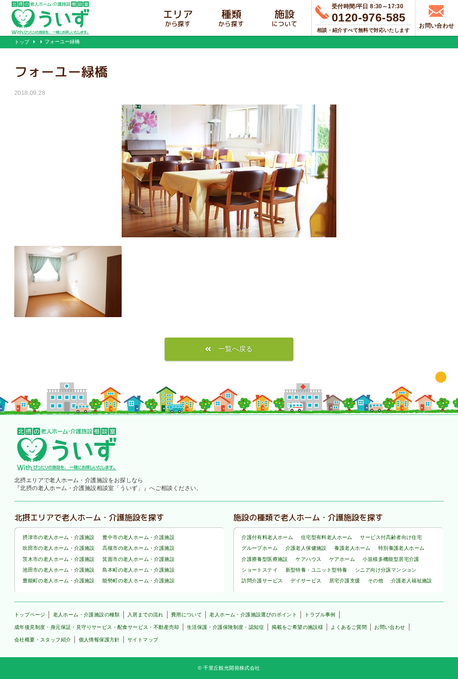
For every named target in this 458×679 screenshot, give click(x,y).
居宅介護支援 (344, 580)
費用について (186, 614)
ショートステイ (260, 570)
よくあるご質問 (349, 627)
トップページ (29, 614)
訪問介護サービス (262, 580)
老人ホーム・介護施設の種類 (86, 614)
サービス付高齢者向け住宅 (391, 537)
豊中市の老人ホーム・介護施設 (138, 537)
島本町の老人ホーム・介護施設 (138, 570)
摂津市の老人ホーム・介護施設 (59, 537)
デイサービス (306, 580)
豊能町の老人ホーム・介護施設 (59, 580)
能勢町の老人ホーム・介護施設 (138, 580)
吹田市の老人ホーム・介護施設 (59, 548)
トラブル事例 (319, 614)
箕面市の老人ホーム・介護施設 (138, 559)
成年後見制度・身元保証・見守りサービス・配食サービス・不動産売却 (96, 627)
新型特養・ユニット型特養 (316, 570)
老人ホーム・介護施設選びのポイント (253, 614)
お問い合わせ (389, 627)
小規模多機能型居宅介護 (390, 559)
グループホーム (260, 548)
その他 (375, 580)
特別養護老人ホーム (401, 548)
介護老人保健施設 (306, 548)
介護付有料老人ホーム (267, 537)
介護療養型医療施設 (265, 559)
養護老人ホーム (352, 548)
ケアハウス (308, 559)
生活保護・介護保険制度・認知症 (225, 627)
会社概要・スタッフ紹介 (42, 639)
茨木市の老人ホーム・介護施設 (59, 559)
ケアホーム (342, 559)
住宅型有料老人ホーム (326, 537)
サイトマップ (142, 639)
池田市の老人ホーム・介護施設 (59, 570)
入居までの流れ (145, 614)
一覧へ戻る (235, 349)
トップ (21, 42)
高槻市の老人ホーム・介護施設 (138, 548)
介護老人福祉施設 (411, 580)
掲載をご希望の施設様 (297, 627)
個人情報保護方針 (99, 639)
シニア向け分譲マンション (386, 570)
